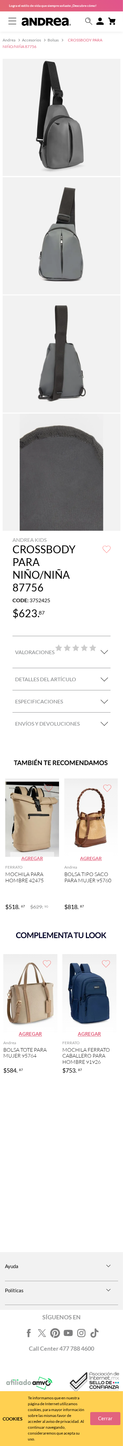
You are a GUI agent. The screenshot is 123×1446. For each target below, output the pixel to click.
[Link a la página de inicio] (10, 40)
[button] (88, 22)
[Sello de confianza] (93, 1383)
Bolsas (53, 40)
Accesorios (31, 40)
